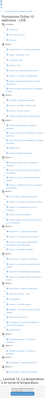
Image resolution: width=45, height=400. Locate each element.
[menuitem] (1, 5)
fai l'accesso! (28, 391)
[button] (1, 2)
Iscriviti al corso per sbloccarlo (22, 394)
